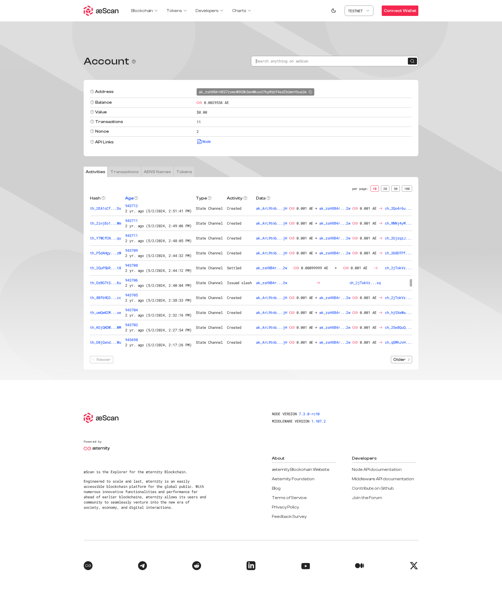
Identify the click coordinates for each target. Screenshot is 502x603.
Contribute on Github (372, 488)
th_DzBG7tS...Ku (105, 282)
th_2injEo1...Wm (105, 223)
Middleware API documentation (383, 479)
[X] (413, 566)
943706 (131, 280)
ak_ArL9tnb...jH (271, 208)
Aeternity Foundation (293, 479)
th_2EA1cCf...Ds (105, 208)
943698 (131, 339)
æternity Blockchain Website (300, 469)
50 (395, 188)
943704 (131, 309)
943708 (131, 265)
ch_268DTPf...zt (400, 252)
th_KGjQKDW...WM (105, 327)
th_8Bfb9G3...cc (105, 297)
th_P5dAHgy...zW (105, 252)
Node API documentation (376, 469)
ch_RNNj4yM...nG (400, 223)
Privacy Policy (285, 507)
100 (407, 188)
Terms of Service (289, 497)
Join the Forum (367, 497)
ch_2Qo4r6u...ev (400, 208)
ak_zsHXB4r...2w (334, 208)
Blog (276, 488)
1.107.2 (318, 421)
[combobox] (359, 10)
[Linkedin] (251, 566)
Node (206, 141)
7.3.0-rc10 (309, 413)
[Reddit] (196, 566)
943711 (131, 220)
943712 (131, 205)
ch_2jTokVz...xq (400, 267)
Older (399, 359)
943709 (131, 250)
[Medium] (359, 566)
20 (385, 188)
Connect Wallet (400, 10)
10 (374, 188)
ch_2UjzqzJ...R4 (400, 238)
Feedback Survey (289, 516)
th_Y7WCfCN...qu (105, 238)
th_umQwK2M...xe (105, 312)
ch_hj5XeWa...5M (400, 312)
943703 (131, 324)
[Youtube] (305, 566)
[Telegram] (142, 566)
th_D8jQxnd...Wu (105, 342)
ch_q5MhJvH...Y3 (400, 342)
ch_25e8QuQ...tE (400, 327)
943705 (131, 294)
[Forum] (88, 566)
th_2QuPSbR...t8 (105, 267)
